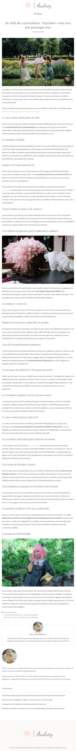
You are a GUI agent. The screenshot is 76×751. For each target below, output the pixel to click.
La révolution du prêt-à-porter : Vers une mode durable (21, 615)
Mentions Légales (54, 748)
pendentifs (6, 190)
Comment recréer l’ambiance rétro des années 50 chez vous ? (24, 704)
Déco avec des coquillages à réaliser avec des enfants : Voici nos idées (27, 700)
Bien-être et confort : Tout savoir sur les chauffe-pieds (21, 617)
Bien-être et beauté (10, 612)
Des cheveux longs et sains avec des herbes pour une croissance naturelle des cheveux (33, 695)
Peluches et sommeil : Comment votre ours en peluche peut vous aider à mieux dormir (33, 708)
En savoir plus (65, 679)
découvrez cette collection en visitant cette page (21, 111)
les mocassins (33, 445)
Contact (64, 748)
